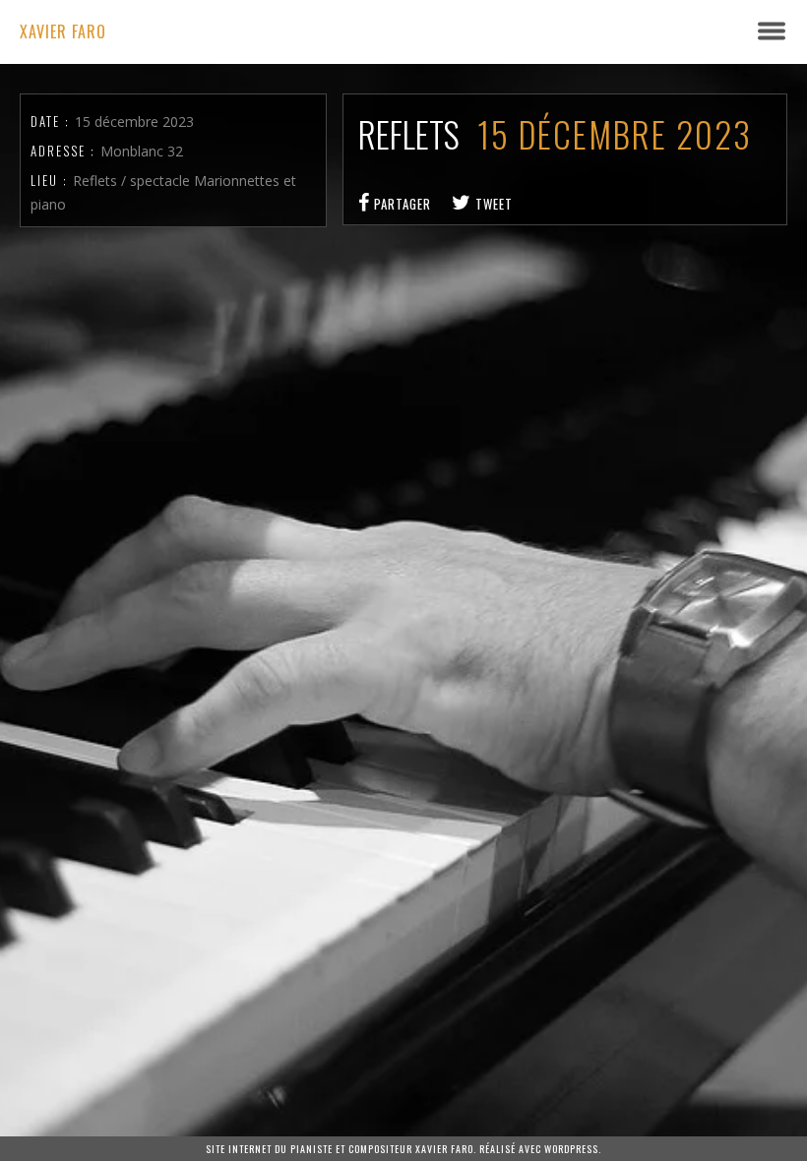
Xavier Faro (63, 31)
